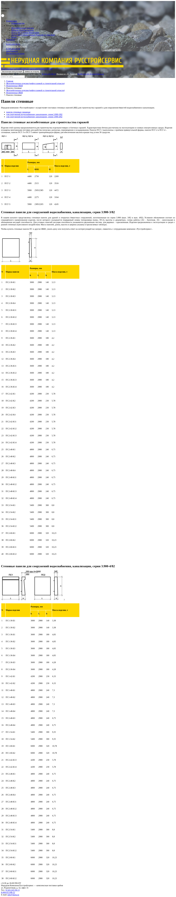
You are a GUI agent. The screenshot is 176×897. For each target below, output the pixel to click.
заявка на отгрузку (32, 72)
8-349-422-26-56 (13, 49)
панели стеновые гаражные (18, 112)
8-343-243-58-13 (13, 44)
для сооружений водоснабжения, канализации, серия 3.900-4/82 (34, 117)
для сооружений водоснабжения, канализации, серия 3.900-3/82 (34, 114)
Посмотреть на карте (15, 53)
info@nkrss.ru (12, 51)
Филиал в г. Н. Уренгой (16, 46)
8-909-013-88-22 (8, 892)
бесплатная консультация (12, 72)
